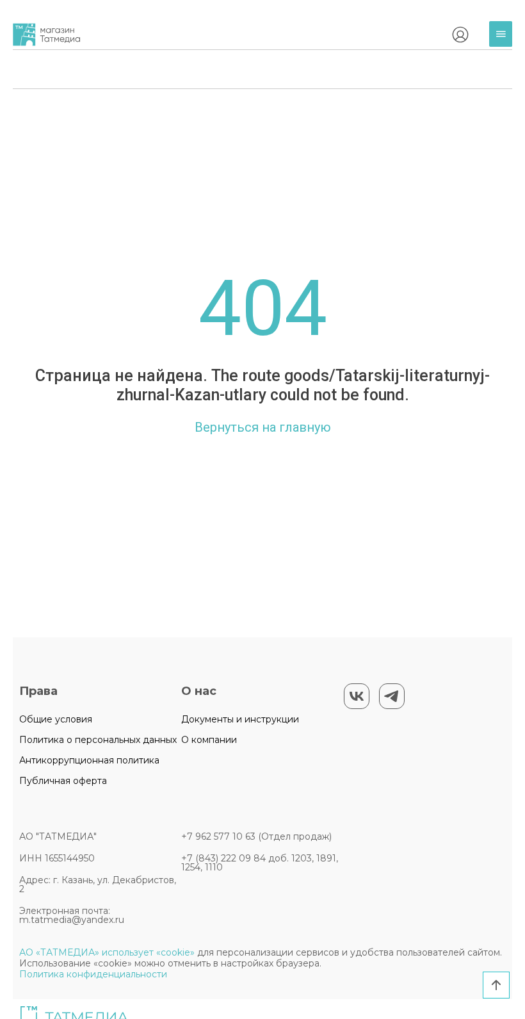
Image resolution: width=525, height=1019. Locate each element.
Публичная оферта (63, 781)
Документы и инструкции (240, 719)
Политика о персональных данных (98, 740)
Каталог (504, 44)
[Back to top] (496, 985)
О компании (209, 740)
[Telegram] (392, 696)
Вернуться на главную (263, 427)
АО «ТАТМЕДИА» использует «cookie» (107, 952)
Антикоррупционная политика (89, 760)
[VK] (356, 696)
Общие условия (55, 719)
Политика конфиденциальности (93, 974)
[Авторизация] (460, 34)
